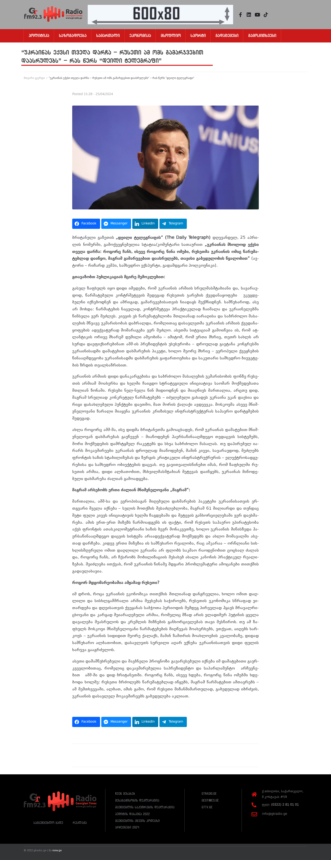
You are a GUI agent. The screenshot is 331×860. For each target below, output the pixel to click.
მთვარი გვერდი (34, 78)
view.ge (57, 850)
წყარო (78, 708)
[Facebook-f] (240, 14)
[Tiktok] (265, 14)
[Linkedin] (248, 14)
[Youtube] (257, 14)
